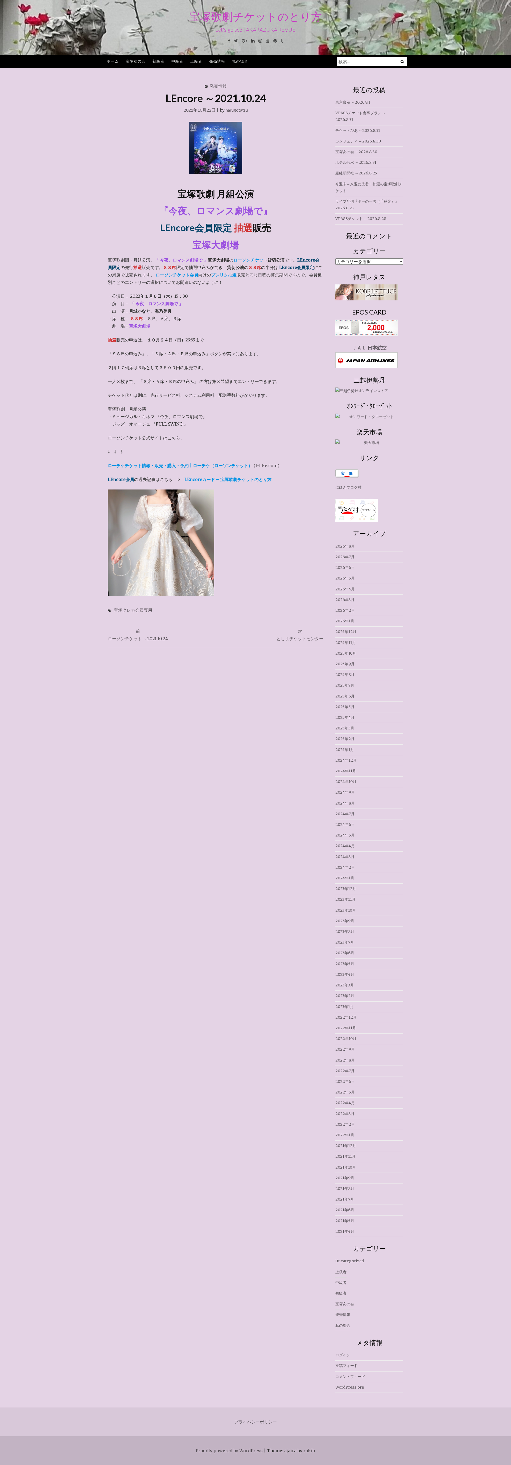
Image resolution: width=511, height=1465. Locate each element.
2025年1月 (344, 749)
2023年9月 (344, 921)
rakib (309, 1450)
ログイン (342, 1355)
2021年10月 (345, 1167)
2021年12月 (345, 1145)
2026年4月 (345, 589)
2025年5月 (345, 706)
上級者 (196, 61)
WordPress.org (349, 1387)
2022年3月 (345, 1113)
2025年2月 (345, 738)
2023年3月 (344, 985)
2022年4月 (345, 1102)
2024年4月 (345, 845)
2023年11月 (345, 899)
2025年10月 (345, 653)
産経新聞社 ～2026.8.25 (356, 173)
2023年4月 (344, 974)
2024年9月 (345, 792)
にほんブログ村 (348, 487)
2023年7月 (344, 942)
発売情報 (217, 61)
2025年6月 (345, 696)
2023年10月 (345, 910)
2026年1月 (344, 621)
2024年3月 (345, 856)
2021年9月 (344, 1178)
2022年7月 (345, 1070)
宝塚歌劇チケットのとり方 (255, 16)
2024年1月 (344, 878)
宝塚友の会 (136, 61)
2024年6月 (345, 824)
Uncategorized (349, 1261)
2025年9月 (345, 664)
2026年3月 (345, 599)
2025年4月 (345, 717)
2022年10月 (345, 1038)
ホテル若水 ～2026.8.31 (355, 162)
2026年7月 (345, 556)
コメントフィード (350, 1376)
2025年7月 (344, 685)
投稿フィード (346, 1365)
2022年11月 (345, 1028)
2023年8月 (344, 931)
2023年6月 (344, 952)
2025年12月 (345, 631)
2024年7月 (345, 813)
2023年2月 (344, 995)
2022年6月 (345, 1081)
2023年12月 (345, 888)
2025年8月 (345, 674)
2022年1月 (344, 1135)
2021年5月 (344, 1220)
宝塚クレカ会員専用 (133, 610)
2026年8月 (345, 546)
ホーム (113, 61)
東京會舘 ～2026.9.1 (352, 102)
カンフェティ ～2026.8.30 (358, 141)
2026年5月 (345, 578)
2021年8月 (344, 1188)
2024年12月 (346, 760)
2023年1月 (344, 1006)
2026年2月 (345, 610)
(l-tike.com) (193, 465)
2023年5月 (344, 963)
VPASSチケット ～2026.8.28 (360, 218)
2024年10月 (345, 781)
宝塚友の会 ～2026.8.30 (356, 151)
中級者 (177, 61)
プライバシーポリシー (255, 1422)
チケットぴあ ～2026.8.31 (357, 130)
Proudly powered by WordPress (229, 1450)
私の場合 (240, 61)
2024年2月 (345, 867)
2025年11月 (345, 642)
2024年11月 (345, 771)
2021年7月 (344, 1199)
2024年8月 (345, 803)
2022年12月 (346, 1017)
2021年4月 (344, 1231)
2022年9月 (345, 1049)
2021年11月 (345, 1156)
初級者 (158, 61)
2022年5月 (345, 1092)
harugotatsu (237, 109)
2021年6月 (344, 1209)
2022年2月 (345, 1124)
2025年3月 (344, 728)
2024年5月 (345, 835)
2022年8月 (345, 1060)
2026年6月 (345, 567)
